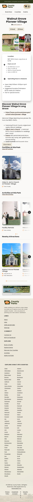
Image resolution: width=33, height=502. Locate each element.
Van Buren (7, 465)
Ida (5, 419)
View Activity (7, 230)
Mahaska (19, 434)
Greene (6, 408)
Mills (5, 439)
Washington (20, 467)
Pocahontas (20, 450)
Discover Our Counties (11, 350)
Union (18, 463)
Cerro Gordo (8, 386)
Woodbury (7, 474)
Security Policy (25, 493)
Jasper (19, 421)
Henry (18, 414)
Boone (19, 375)
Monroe (19, 441)
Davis (18, 395)
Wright (6, 476)
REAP (20, 494)
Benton (19, 373)
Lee (18, 428)
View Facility (7, 186)
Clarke (19, 388)
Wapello (19, 465)
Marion (6, 436)
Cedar (19, 384)
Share (21, 29)
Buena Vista (7, 379)
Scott (18, 456)
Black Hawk (7, 375)
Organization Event (15, 493)
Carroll (19, 382)
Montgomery (8, 443)
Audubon (7, 373)
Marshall (19, 436)
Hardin (19, 412)
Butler (18, 379)
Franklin (6, 406)
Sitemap (6, 328)
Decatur (6, 397)
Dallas (6, 395)
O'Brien (6, 445)
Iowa (18, 419)
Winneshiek (20, 471)
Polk (5, 452)
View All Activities (7, 194)
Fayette (6, 403)
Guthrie (6, 410)
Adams (19, 368)
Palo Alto (19, 447)
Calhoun (6, 382)
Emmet (19, 401)
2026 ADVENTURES (9, 325)
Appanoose (20, 371)
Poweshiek (7, 454)
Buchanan (20, 377)
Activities (7, 353)
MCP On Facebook (9, 337)
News (6, 320)
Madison (6, 434)
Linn (5, 430)
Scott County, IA (17, 24)
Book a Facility (8, 345)
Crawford (19, 392)
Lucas (6, 432)
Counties (18, 12)
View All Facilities (7, 149)
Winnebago (7, 471)
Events (25, 12)
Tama (18, 460)
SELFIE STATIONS (9, 355)
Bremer (6, 377)
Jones (6, 425)
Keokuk (19, 425)
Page (5, 447)
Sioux (18, 458)
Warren (6, 467)
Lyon (18, 432)
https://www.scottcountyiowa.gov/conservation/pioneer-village (18, 113)
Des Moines (7, 399)
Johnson (19, 423)
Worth (18, 474)
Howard (6, 417)
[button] (24, 216)
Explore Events (8, 347)
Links (5, 322)
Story (5, 460)
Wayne (6, 469)
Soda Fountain (11, 142)
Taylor (6, 463)
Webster (19, 469)
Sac (5, 456)
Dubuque (7, 401)
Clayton (19, 390)
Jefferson (7, 423)
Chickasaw (7, 388)
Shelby (6, 458)
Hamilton (19, 410)
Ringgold (19, 454)
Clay (5, 390)
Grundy (19, 408)
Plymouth (7, 450)
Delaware (20, 397)
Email (13, 29)
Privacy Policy (7, 493)
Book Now (8, 12)
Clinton (6, 392)
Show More (7, 144)
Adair (5, 368)
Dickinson (20, 399)
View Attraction (8, 275)
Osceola (19, 445)
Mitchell (19, 439)
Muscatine (20, 443)
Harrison (6, 414)
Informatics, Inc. (16, 488)
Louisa (19, 430)
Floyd (18, 403)
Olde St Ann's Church (13, 129)
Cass (5, 384)
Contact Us (7, 335)
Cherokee (20, 386)
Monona (6, 441)
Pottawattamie (21, 452)
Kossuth (6, 428)
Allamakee (7, 371)
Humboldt (20, 417)
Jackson (6, 421)
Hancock (6, 412)
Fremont (19, 406)
